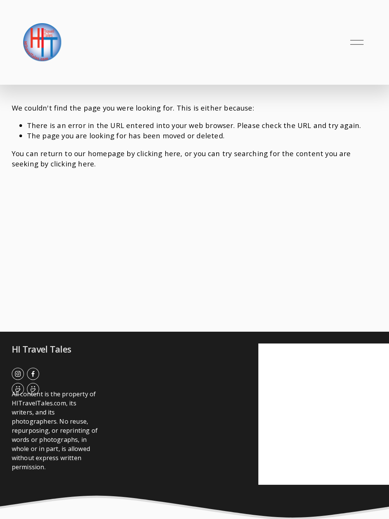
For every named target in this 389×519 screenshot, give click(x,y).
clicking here (158, 153)
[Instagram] (18, 374)
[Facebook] (33, 374)
